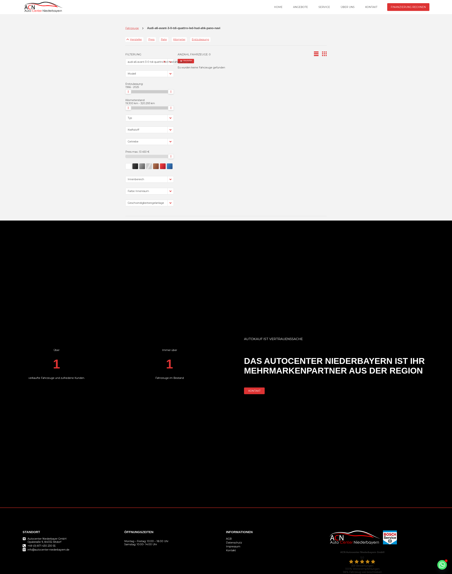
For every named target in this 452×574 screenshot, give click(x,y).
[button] (170, 62)
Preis (151, 39)
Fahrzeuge (132, 28)
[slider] (128, 91)
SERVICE (324, 7)
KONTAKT (371, 7)
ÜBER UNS (348, 7)
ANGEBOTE (300, 7)
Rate (164, 39)
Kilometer (179, 39)
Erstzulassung (200, 39)
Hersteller (136, 39)
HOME (278, 7)
